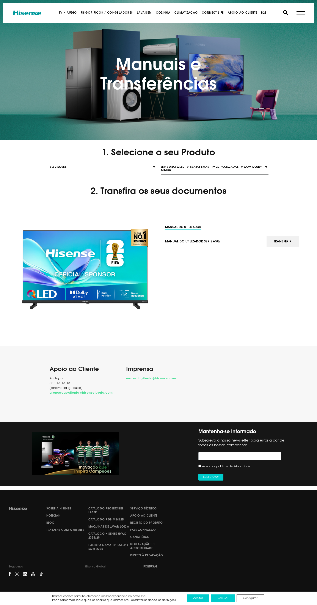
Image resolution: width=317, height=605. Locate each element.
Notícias (53, 515)
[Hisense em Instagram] (17, 574)
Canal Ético (140, 537)
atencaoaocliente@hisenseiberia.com (81, 392)
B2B (264, 12)
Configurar (250, 598)
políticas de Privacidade (233, 466)
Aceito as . (226, 466)
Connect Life (213, 12)
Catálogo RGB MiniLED (106, 519)
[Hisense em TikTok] (43, 575)
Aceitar (198, 598)
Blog (50, 523)
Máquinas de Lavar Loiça (108, 526)
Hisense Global (95, 566)
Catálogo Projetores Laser (105, 510)
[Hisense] (27, 13)
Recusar (223, 598)
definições (169, 600)
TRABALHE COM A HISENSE (65, 530)
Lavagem (144, 12)
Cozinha (163, 12)
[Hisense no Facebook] (10, 574)
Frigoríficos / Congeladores (107, 12)
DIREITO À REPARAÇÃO (146, 555)
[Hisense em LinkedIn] (25, 574)
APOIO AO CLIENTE (242, 12)
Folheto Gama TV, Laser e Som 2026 (108, 547)
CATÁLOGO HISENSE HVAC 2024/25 (107, 535)
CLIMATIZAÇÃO (186, 12)
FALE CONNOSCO (143, 530)
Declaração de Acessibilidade (142, 546)
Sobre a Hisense (58, 508)
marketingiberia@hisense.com (151, 378)
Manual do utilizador (183, 227)
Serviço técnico (143, 508)
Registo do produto (146, 523)
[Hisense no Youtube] (33, 574)
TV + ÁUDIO (68, 12)
